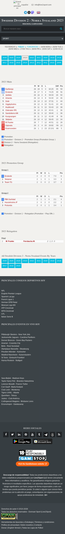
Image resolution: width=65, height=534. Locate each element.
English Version (14, 528)
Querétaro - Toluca (9, 395)
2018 (59, 58)
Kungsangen (10, 116)
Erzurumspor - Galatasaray (12, 404)
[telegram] (46, 434)
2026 (5, 58)
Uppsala (8, 125)
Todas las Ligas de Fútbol (32, 528)
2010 (52, 63)
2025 (11, 58)
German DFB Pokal (9, 302)
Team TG (8, 182)
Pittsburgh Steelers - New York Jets (15, 334)
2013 (32, 63)
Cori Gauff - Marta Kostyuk (12, 387)
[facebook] (6, 434)
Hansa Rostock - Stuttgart (11, 360)
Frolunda (8, 205)
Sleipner (8, 179)
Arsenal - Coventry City (10, 343)
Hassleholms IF (11, 202)
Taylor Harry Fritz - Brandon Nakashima (17, 381)
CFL (3, 314)
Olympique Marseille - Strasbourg (15, 349)
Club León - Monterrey (10, 390)
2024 (18, 58)
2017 (5, 63)
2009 (59, 63)
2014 (25, 63)
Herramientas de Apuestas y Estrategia (17, 522)
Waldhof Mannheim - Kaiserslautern (16, 355)
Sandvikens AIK (11, 113)
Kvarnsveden (10, 128)
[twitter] (12, 434)
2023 (25, 58)
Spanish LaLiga (7, 297)
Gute (7, 101)
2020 (45, 58)
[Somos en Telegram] (25, 12)
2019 (52, 58)
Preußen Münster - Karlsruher (13, 352)
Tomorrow (32, 47)
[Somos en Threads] (29, 12)
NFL (3, 291)
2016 (11, 63)
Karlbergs (9, 89)
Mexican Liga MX (8, 305)
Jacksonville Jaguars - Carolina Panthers (18, 337)
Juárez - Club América (10, 398)
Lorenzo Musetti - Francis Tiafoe (14, 384)
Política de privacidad (10, 525)
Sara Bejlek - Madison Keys (12, 378)
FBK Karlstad (10, 199)
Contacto (38, 525)
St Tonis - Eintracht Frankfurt (12, 358)
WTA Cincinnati (7, 311)
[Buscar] (61, 28)
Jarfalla (8, 95)
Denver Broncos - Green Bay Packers (16, 340)
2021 (39, 58)
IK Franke (9, 122)
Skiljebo (8, 119)
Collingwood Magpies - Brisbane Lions (17, 401)
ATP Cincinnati (7, 308)
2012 (39, 63)
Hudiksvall (9, 107)
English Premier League (11, 294)
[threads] (52, 434)
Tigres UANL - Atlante (10, 393)
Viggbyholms (10, 104)
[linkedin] (19, 434)
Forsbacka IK (29, 241)
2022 (32, 58)
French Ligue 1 (7, 299)
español (24, 5)
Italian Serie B (7, 317)
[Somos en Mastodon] (32, 12)
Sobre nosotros (26, 525)
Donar (3, 528)
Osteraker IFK (11, 110)
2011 (45, 63)
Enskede (9, 92)
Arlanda (8, 98)
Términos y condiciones (44, 522)
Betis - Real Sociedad (10, 346)
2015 (18, 63)
